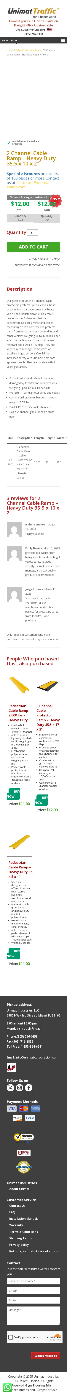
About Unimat (19, 1189)
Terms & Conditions (23, 1232)
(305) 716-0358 (33, 34)
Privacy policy (19, 1245)
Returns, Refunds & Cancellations (33, 1251)
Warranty (16, 1225)
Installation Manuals (23, 1219)
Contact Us (17, 1206)
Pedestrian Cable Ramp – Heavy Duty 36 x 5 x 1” (20, 869)
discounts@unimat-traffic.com (29, 185)
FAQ (12, 1212)
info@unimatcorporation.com (36, 1057)
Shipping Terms (20, 1238)
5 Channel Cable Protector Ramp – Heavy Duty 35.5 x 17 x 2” (48, 717)
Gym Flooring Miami (40, 1385)
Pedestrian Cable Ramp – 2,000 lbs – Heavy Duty (20, 713)
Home (10, 50)
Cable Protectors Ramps (28, 50)
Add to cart (33, 247)
